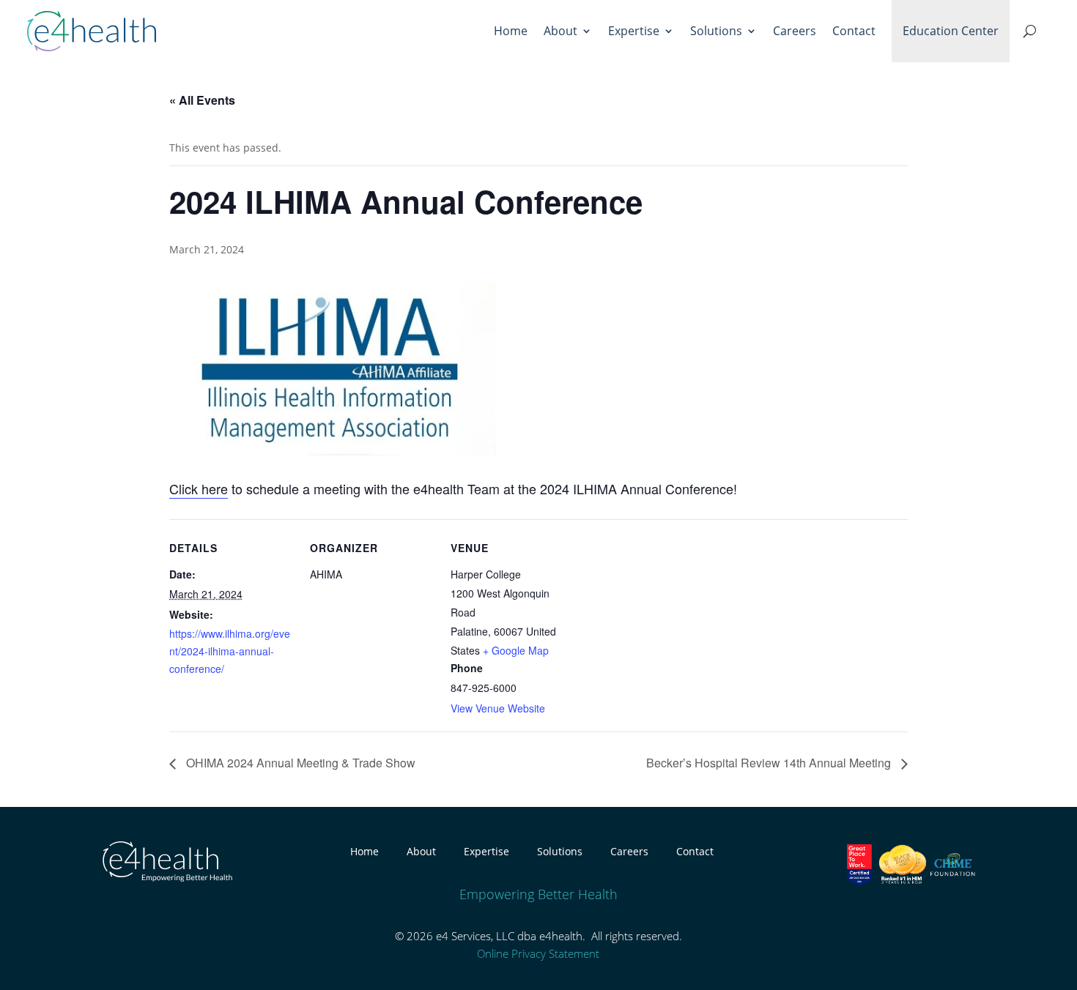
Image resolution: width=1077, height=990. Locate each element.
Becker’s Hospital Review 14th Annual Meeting (770, 762)
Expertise (633, 31)
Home (511, 31)
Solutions (716, 31)
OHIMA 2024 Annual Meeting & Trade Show (299, 762)
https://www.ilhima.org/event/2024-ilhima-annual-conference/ (229, 651)
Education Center (951, 31)
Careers (794, 31)
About (560, 31)
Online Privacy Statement (538, 953)
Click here (198, 488)
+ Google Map (516, 650)
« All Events (202, 100)
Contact (854, 31)
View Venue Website (498, 708)
